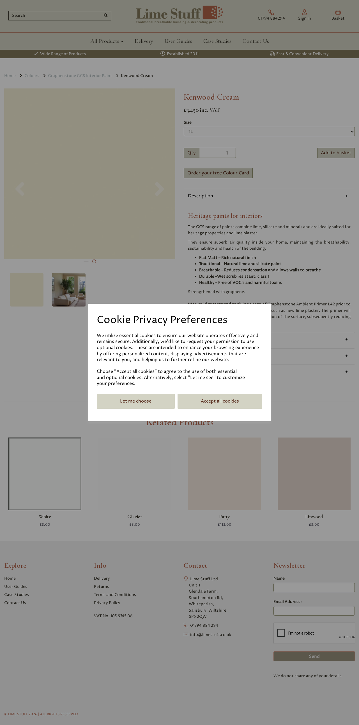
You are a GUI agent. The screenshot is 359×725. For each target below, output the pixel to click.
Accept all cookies (220, 401)
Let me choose (135, 401)
